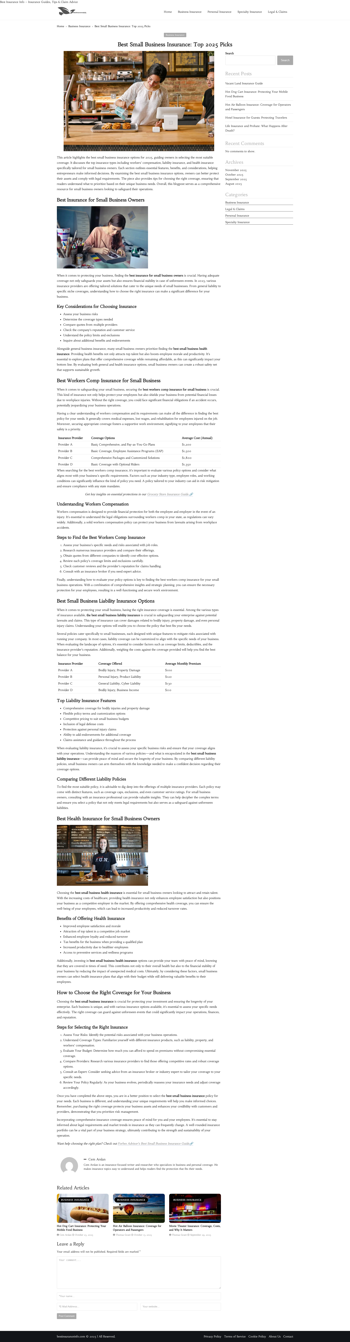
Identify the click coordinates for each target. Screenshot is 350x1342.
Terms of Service (235, 1336)
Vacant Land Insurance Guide (244, 83)
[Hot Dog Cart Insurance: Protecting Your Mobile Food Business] (83, 1208)
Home (168, 11)
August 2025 (233, 183)
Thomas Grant (123, 1235)
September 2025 (236, 179)
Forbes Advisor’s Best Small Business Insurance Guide (153, 1143)
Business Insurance (190, 11)
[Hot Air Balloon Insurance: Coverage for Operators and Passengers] (139, 1208)
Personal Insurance (220, 11)
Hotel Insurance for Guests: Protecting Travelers (256, 117)
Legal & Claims (277, 11)
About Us (275, 1336)
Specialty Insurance (250, 11)
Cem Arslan (97, 1159)
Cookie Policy (257, 1336)
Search (229, 53)
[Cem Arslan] (69, 1166)
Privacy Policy (212, 1336)
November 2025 (236, 170)
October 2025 (234, 174)
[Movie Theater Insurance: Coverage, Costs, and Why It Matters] (195, 1208)
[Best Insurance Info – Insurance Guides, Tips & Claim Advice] (72, 11)
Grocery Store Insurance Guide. (168, 494)
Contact (288, 1336)
